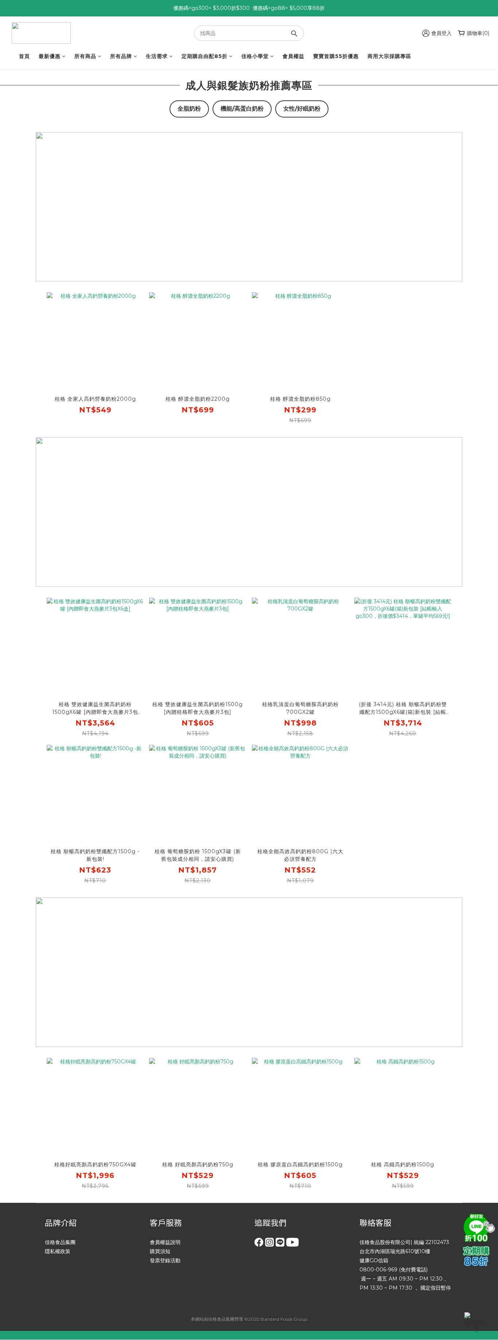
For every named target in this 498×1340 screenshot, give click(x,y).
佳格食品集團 (60, 1242)
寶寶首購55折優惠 (336, 56)
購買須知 (160, 1251)
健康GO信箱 (373, 1260)
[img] (478, 1227)
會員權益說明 (165, 1242)
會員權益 (293, 56)
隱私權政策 (57, 1251)
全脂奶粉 (189, 108)
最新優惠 (50, 56)
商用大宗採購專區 (389, 56)
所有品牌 (121, 56)
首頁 (24, 56)
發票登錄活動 (165, 1260)
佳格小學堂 (255, 56)
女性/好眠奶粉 (301, 108)
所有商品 (85, 56)
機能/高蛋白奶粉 (242, 108)
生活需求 (157, 56)
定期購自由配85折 (204, 56)
